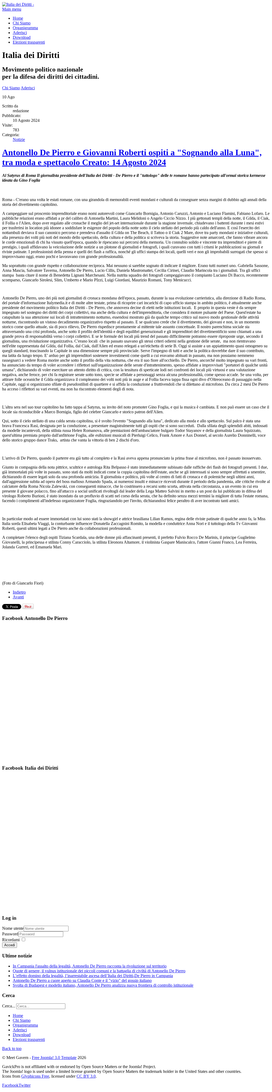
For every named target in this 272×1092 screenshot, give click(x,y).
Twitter (25, 1085)
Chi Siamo (22, 23)
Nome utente (13, 928)
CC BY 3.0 (86, 1076)
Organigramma (25, 28)
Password (10, 934)
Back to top (12, 1048)
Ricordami (11, 939)
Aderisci (20, 32)
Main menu (11, 9)
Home (18, 18)
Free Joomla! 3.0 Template (54, 1057)
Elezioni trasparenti (29, 42)
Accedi (9, 945)
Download (22, 37)
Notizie (19, 139)
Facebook (10, 1085)
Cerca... (8, 1006)
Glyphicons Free (35, 1076)
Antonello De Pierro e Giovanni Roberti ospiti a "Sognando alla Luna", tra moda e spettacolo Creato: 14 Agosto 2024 (132, 157)
